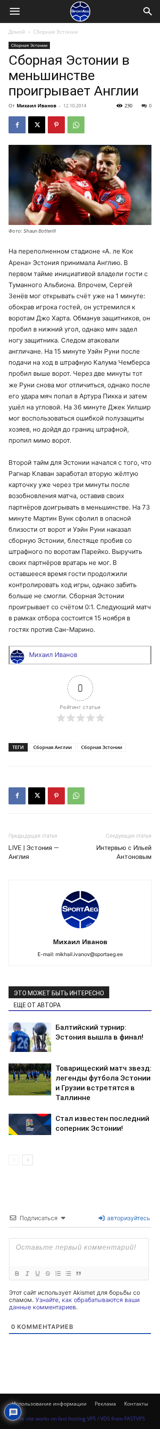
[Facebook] (17, 124)
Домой (17, 31)
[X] (36, 124)
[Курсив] (27, 1273)
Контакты (136, 1403)
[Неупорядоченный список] (68, 1273)
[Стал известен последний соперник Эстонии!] (30, 1124)
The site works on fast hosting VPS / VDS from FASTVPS (80, 1418)
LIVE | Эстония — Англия (34, 852)
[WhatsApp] (75, 124)
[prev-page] (14, 1160)
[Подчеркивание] (37, 1273)
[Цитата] (78, 1273)
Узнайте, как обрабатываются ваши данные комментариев (74, 1303)
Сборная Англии (52, 747)
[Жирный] (17, 1273)
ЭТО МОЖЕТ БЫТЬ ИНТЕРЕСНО (59, 993)
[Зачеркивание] (47, 1273)
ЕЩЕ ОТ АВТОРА (37, 1005)
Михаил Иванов (36, 105)
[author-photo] (80, 929)
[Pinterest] (56, 124)
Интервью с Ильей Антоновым (123, 852)
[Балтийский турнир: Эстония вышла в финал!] (30, 1037)
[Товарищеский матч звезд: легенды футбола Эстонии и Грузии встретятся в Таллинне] (30, 1079)
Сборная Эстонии (55, 31)
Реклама (105, 1403)
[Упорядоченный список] (57, 1273)
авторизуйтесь (127, 1218)
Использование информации (49, 1403)
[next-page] (27, 1160)
